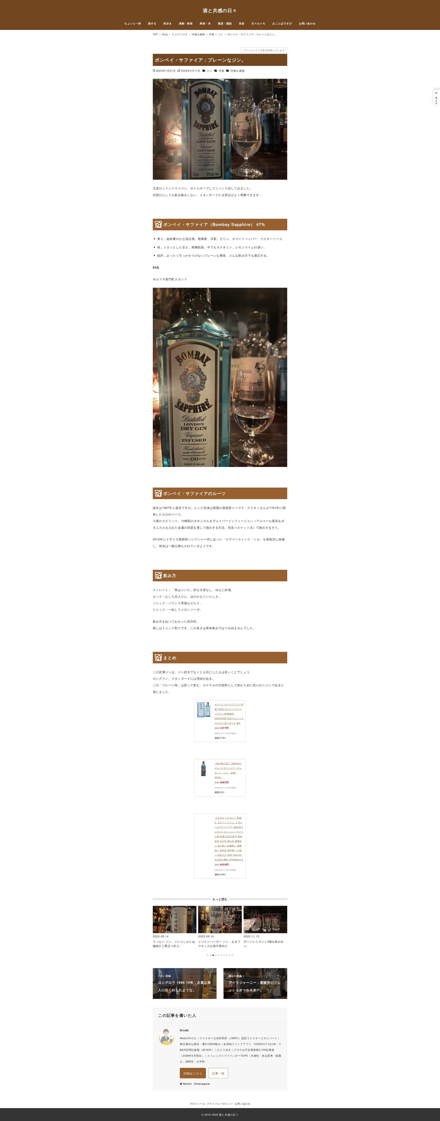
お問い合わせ (242, 1103)
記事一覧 (218, 1073)
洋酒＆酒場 (237, 70)
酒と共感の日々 (220, 10)
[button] (157, 932)
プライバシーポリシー (220, 1103)
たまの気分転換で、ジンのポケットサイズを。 (264, 944)
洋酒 (221, 70)
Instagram (203, 1083)
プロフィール (197, 1103)
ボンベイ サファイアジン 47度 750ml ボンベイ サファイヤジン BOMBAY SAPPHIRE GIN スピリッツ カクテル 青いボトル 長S (229, 713)
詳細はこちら (193, 1073)
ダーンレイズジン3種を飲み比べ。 (218, 944)
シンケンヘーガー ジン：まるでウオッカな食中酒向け (174, 944)
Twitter (187, 1083)
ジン (209, 70)
